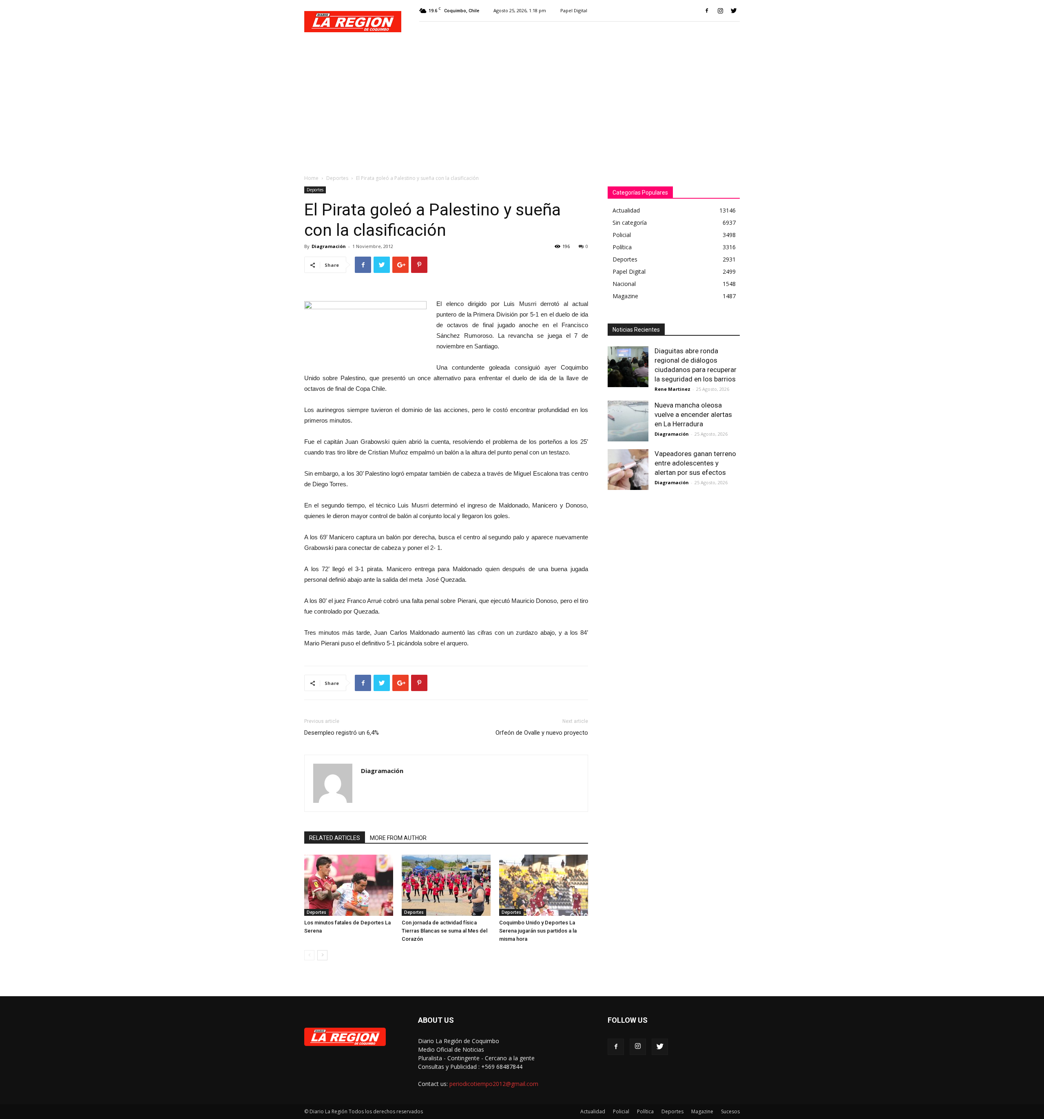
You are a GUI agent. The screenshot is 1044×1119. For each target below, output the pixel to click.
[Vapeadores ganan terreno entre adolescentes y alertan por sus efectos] (628, 469)
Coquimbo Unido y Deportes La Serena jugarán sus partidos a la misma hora (538, 931)
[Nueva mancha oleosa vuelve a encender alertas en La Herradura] (628, 421)
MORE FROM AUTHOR (398, 838)
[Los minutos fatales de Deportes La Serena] (348, 885)
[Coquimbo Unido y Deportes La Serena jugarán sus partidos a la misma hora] (543, 885)
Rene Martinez (672, 389)
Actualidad (592, 1111)
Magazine (702, 1111)
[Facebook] (707, 10)
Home (311, 178)
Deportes (337, 178)
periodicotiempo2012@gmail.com (493, 1084)
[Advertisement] (522, 104)
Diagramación (329, 246)
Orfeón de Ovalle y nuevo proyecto (541, 732)
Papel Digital (573, 10)
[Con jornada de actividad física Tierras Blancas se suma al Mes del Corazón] (446, 885)
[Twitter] (734, 10)
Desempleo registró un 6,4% (341, 732)
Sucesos (730, 1111)
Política (645, 1111)
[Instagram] (720, 10)
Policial (621, 1111)
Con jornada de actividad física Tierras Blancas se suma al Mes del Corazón (444, 931)
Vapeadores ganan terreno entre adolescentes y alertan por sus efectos (695, 463)
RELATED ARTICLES (334, 838)
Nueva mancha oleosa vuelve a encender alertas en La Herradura (693, 414)
